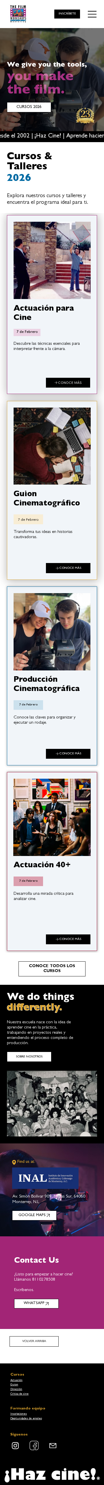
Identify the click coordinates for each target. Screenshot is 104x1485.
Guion (14, 1384)
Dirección (16, 1389)
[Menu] (92, 14)
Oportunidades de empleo (26, 1418)
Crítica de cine (19, 1394)
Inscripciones (18, 1414)
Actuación (16, 1380)
